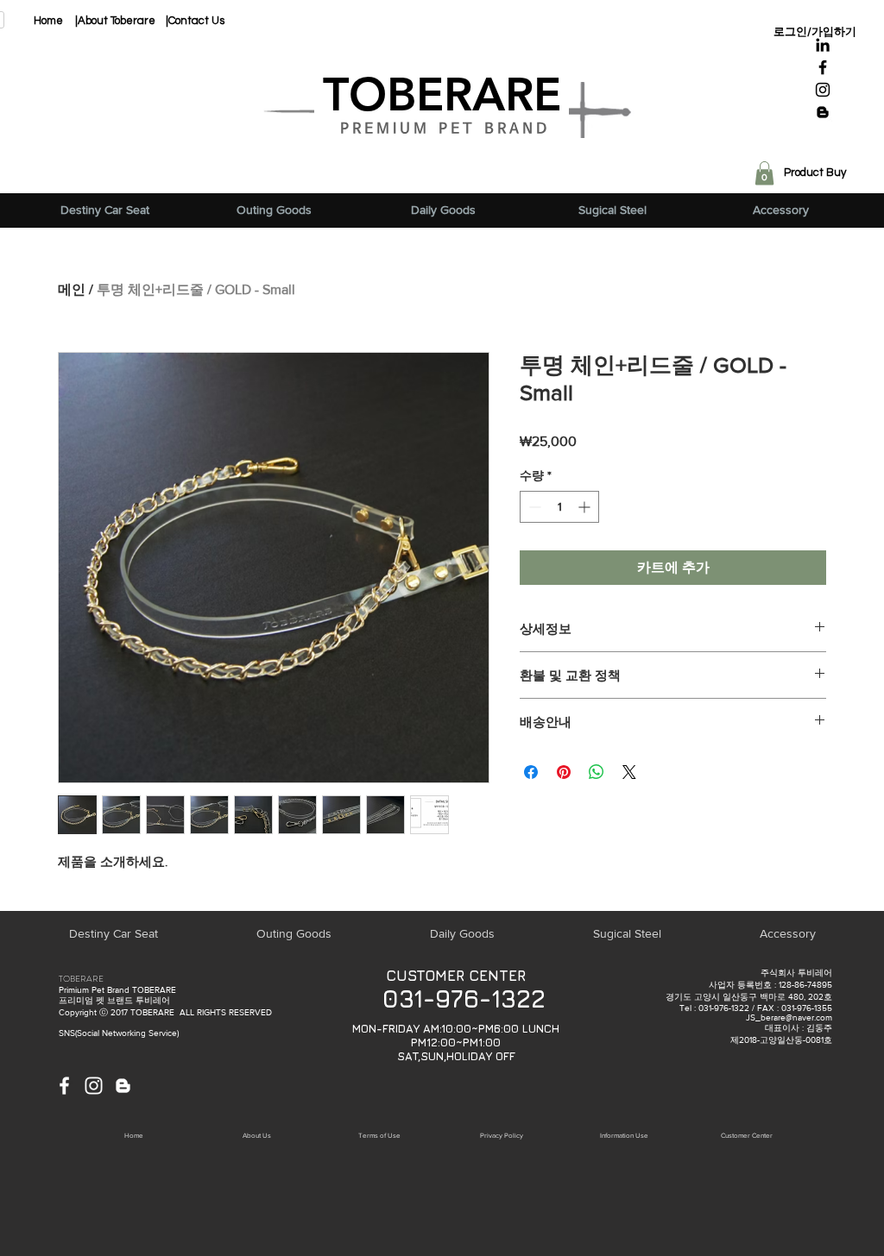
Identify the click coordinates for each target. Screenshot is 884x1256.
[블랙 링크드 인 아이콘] (822, 44)
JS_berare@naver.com (789, 1017)
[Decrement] (533, 507)
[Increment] (586, 507)
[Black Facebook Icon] (822, 67)
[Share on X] (629, 772)
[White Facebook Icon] (64, 1085)
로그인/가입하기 (815, 32)
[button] (764, 173)
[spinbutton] (559, 507)
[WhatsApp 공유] (596, 772)
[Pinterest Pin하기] (563, 772)
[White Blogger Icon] (123, 1085)
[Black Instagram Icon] (822, 89)
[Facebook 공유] (531, 772)
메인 (71, 289)
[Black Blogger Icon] (822, 112)
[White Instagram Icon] (93, 1085)
